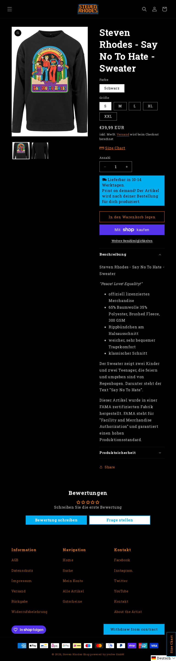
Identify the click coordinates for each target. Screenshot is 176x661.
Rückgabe (19, 601)
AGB (15, 560)
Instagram (123, 570)
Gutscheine (72, 601)
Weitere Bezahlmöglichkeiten (132, 241)
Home (68, 560)
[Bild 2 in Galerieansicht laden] (40, 150)
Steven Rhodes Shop (76, 654)
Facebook (122, 560)
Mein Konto (73, 581)
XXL (108, 116)
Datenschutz (22, 570)
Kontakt (121, 601)
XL (150, 106)
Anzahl (104, 158)
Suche (68, 570)
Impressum (21, 581)
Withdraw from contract (134, 629)
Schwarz (112, 88)
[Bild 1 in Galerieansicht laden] (21, 150)
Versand (123, 134)
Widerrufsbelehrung (29, 612)
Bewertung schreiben (56, 520)
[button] (10, 9)
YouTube (121, 591)
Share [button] (110, 467)
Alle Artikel (73, 591)
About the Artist (128, 612)
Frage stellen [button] (120, 520)
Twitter (121, 581)
